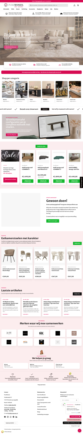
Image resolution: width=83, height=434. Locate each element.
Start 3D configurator (11, 134)
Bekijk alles (77, 243)
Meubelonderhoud (42, 409)
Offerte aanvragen (52, 220)
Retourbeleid (40, 400)
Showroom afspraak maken (15, 13)
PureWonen (9, 429)
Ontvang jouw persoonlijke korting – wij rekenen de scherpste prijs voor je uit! (41, 72)
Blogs (38, 411)
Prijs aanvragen (81, 182)
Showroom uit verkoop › (10, 180)
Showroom (32, 109)
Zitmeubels (6, 9)
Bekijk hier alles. (41, 146)
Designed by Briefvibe (16, 429)
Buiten (46, 9)
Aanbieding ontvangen (43, 414)
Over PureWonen (41, 394)
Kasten (18, 9)
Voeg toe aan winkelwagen (27, 181)
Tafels (12, 9)
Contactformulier (41, 406)
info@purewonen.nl (13, 413)
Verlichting (24, 9)
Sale (51, 9)
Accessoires (32, 9)
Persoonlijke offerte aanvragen (43, 13)
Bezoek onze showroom (11, 47)
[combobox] (48, 5)
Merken (56, 9)
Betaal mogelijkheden (42, 397)
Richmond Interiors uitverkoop (70, 13)
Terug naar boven (41, 384)
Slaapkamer (40, 9)
